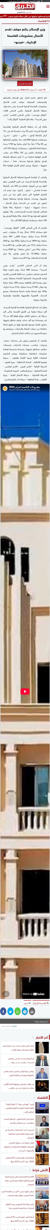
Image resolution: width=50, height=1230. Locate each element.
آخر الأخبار (42, 1037)
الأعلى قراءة (40, 1169)
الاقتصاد (42, 20)
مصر (26, 1003)
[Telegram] (25, 1011)
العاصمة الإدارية (40, 1003)
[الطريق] (25, 9)
